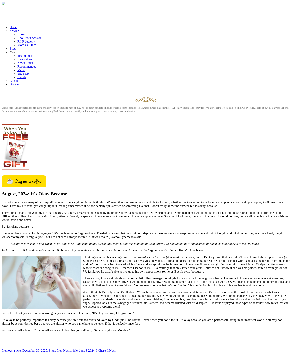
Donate (14, 84)
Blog (13, 48)
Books (21, 34)
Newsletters (24, 59)
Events (21, 77)
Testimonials (25, 55)
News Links (25, 63)
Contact (14, 80)
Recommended (26, 66)
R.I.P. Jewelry (26, 41)
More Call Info (26, 45)
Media (21, 70)
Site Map (23, 73)
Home (13, 27)
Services (15, 30)
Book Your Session (29, 38)
